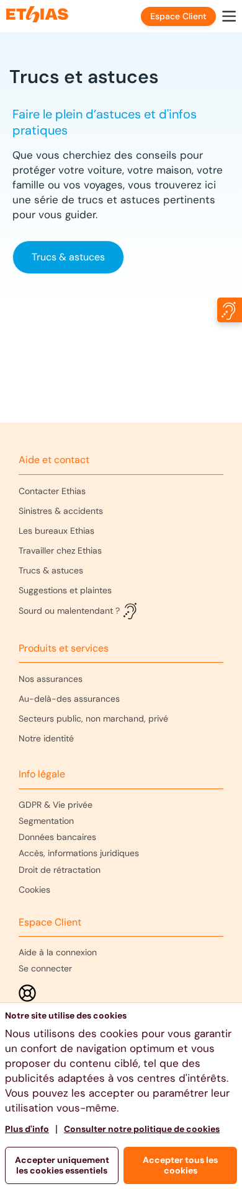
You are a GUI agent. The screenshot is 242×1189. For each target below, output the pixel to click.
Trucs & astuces (68, 256)
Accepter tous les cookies (180, 1165)
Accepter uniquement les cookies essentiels (62, 1165)
